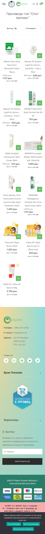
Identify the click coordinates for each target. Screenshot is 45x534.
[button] (18, 55)
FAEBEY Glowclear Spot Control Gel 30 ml (33, 112)
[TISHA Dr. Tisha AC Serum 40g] (12, 271)
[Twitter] (29, 360)
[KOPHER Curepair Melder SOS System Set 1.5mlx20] (33, 141)
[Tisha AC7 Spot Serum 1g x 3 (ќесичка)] (33, 230)
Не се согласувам (31, 524)
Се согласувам (14, 524)
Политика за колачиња (23, 529)
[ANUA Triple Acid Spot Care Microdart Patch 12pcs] (12, 49)
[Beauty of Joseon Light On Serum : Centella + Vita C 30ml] (12, 96)
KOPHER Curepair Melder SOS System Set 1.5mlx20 (33, 157)
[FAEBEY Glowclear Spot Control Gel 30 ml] (33, 96)
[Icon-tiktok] (37, 360)
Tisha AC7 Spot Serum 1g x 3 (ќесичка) (33, 246)
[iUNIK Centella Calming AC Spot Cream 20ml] (12, 141)
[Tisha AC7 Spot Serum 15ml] (12, 230)
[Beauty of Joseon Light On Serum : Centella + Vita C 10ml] (33, 49)
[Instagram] (14, 360)
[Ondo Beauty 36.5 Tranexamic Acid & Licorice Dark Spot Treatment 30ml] (12, 182)
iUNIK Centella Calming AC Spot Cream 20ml (12, 157)
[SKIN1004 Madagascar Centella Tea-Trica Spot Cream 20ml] (33, 182)
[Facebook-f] (6, 360)
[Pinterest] (22, 360)
